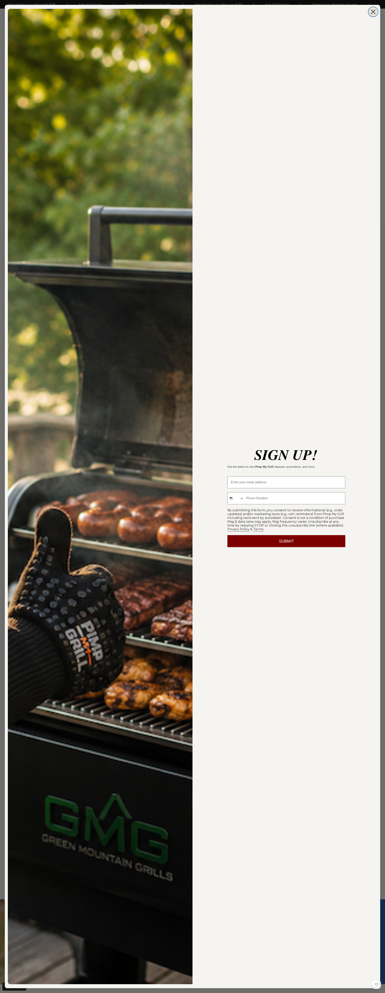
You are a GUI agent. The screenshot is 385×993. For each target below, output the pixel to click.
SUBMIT (286, 541)
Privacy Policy (238, 529)
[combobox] (236, 498)
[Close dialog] (373, 12)
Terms (258, 529)
